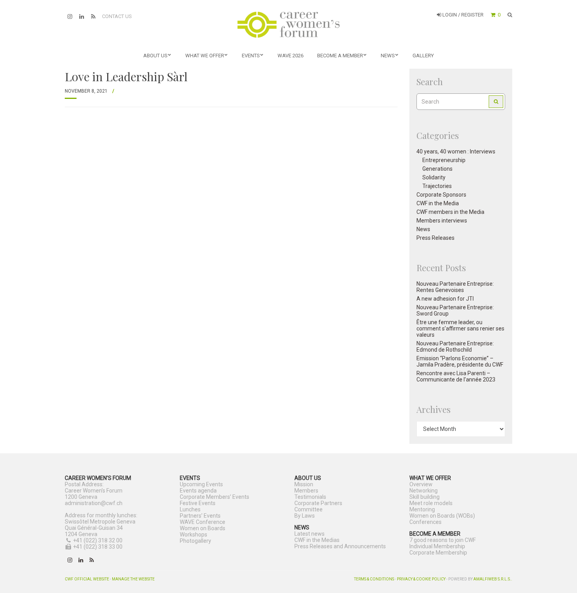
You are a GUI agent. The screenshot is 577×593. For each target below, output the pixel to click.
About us (155, 55)
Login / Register (462, 15)
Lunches (190, 509)
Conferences (425, 522)
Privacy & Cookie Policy (421, 579)
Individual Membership (437, 546)
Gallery (423, 55)
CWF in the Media (437, 203)
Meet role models (431, 503)
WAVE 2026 (290, 55)
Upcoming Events (201, 484)
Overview (421, 484)
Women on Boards (202, 528)
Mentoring (422, 509)
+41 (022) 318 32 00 (97, 540)
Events (251, 55)
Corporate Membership (438, 552)
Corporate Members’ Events (214, 497)
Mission (303, 484)
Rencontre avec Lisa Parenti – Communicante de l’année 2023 (455, 376)
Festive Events (197, 503)
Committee (308, 509)
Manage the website (133, 579)
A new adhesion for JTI (445, 299)
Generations (437, 169)
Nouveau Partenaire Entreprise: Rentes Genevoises (455, 287)
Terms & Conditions (374, 579)
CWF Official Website (87, 579)
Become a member (340, 55)
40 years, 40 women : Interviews (455, 151)
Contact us (117, 16)
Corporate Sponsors (441, 195)
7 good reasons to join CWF (442, 540)
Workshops (193, 534)
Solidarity (434, 177)
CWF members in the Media (450, 212)
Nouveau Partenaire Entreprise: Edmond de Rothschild (455, 346)
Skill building (424, 497)
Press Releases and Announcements (340, 546)
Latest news (309, 534)
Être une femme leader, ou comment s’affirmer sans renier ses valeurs (460, 328)
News (388, 55)
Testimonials (310, 497)
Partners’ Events (200, 516)
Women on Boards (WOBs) (442, 516)
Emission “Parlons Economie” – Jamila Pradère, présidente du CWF (459, 361)
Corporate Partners (318, 503)
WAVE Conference (202, 522)
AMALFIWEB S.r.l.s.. (492, 579)
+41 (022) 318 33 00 (97, 547)
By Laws (304, 516)
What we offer (204, 55)
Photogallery (195, 541)
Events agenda (198, 490)
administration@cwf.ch (93, 503)
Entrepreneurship (444, 160)
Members (306, 490)
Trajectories (437, 186)
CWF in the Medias (317, 540)
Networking (423, 490)
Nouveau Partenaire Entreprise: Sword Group (455, 310)
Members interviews (441, 220)
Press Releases (435, 238)
